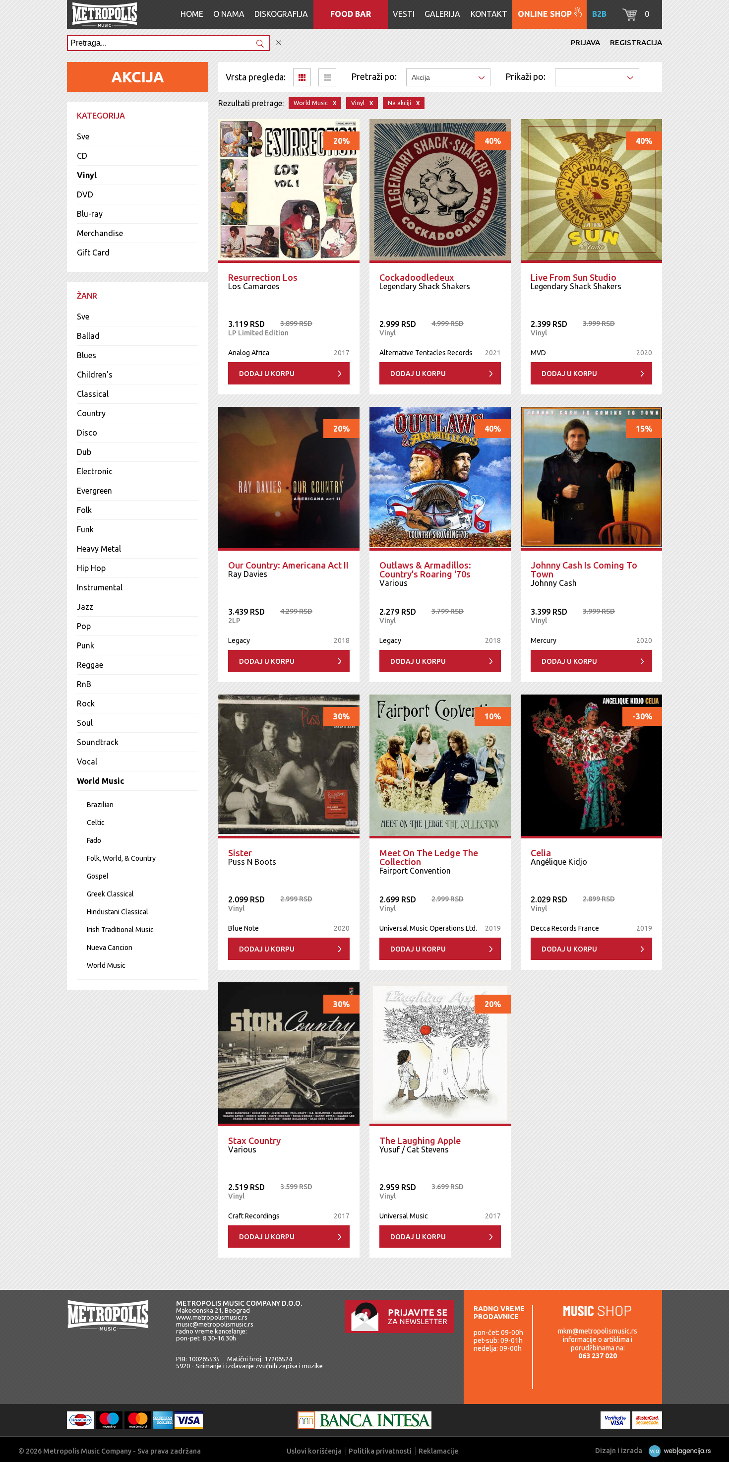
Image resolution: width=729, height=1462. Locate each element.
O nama (228, 13)
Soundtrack (98, 742)
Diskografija (281, 13)
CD (82, 155)
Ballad (88, 335)
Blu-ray (90, 213)
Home (192, 13)
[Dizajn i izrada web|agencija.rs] (677, 1451)
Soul (85, 722)
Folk (84, 510)
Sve (83, 136)
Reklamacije (438, 1451)
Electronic (95, 471)
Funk (85, 529)
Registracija (636, 42)
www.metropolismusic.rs (211, 1317)
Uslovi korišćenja (314, 1451)
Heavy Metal (99, 548)
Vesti (404, 13)
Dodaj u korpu (267, 374)
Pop (84, 626)
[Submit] (260, 44)
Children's (95, 374)
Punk (85, 645)
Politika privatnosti (380, 1451)
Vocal (87, 761)
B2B (599, 13)
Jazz (85, 606)
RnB (84, 684)
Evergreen (94, 490)
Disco (87, 432)
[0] (629, 17)
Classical (93, 393)
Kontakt (489, 13)
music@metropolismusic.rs (214, 1324)
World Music (100, 780)
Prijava (585, 42)
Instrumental (99, 587)
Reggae (90, 664)
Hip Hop (91, 568)
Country (91, 413)
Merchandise (100, 233)
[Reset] (278, 43)
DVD (85, 194)
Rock (86, 703)
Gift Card (93, 252)
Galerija (442, 13)
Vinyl (87, 175)
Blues (86, 355)
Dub (84, 451)
